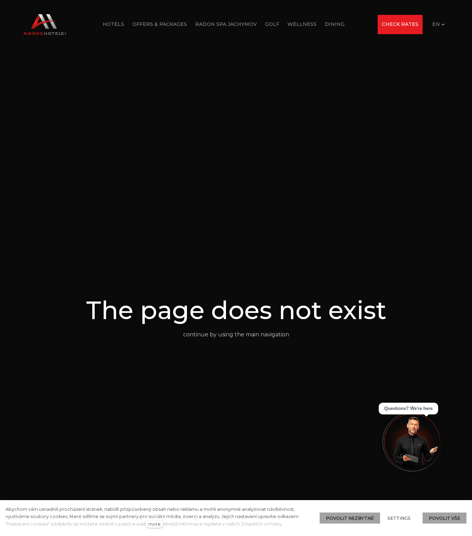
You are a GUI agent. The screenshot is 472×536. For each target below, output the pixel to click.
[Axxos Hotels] (44, 24)
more (154, 524)
